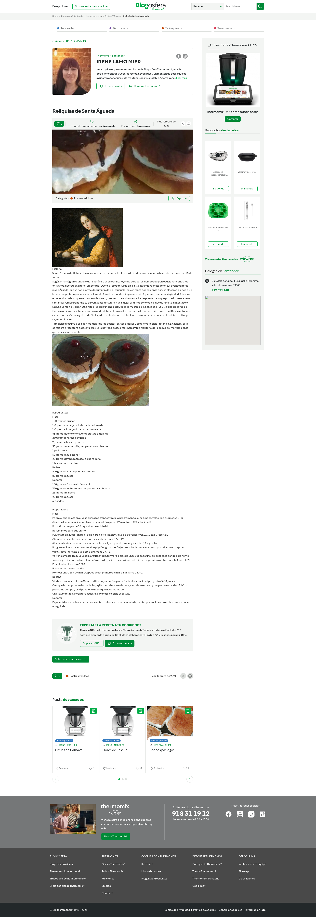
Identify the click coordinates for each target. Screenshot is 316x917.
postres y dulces (113, 16)
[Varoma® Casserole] (247, 155)
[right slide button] (189, 779)
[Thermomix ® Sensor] (247, 210)
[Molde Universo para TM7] (218, 210)
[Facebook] (228, 814)
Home (55, 16)
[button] (207, 6)
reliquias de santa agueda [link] (136, 16)
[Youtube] (240, 814)
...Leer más (181, 78)
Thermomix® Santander (72, 16)
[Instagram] (251, 814)
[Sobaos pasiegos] (170, 725)
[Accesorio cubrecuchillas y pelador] (218, 155)
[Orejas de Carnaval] (75, 725)
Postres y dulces (64, 740)
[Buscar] (260, 6)
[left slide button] (55, 779)
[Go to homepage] (151, 6)
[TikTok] (262, 814)
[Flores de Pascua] (122, 725)
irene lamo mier (94, 16)
